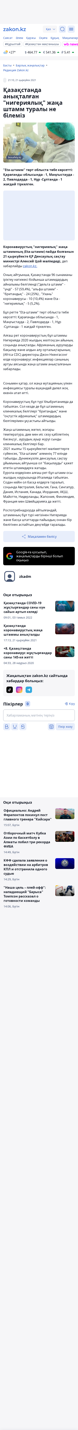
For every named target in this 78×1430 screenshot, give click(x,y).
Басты (7, 65)
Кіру (72, 704)
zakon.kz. (30, 266)
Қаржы (31, 38)
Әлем (19, 38)
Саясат (8, 38)
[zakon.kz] (14, 29)
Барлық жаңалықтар (30, 65)
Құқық (55, 38)
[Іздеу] (62, 29)
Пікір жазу (65, 726)
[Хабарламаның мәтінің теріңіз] (39, 715)
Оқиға (43, 38)
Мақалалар (70, 38)
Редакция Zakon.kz (16, 70)
